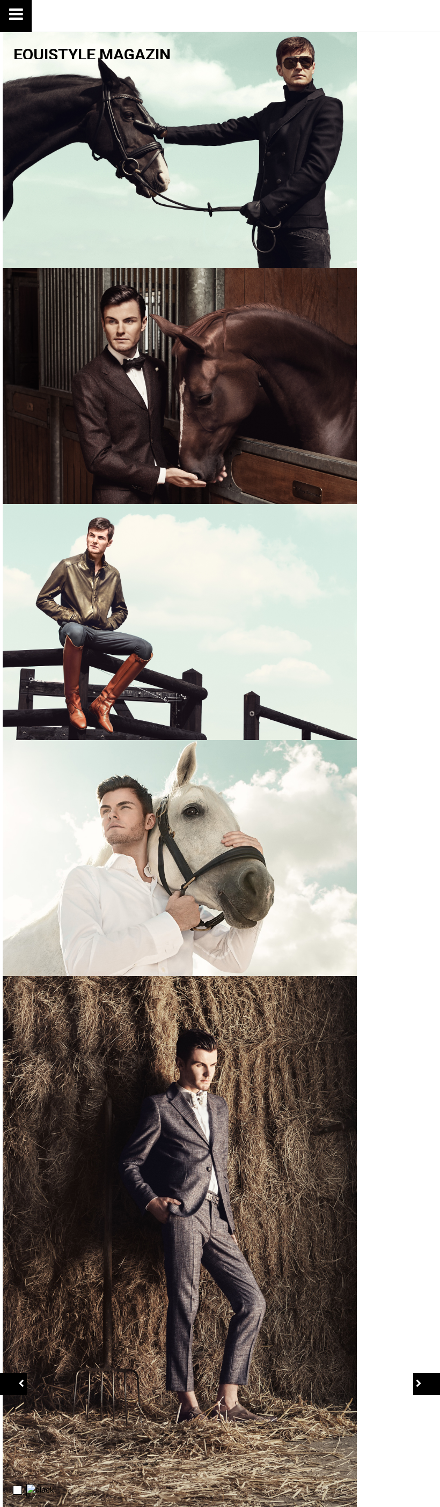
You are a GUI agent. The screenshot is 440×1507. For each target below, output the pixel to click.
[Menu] (16, 16)
